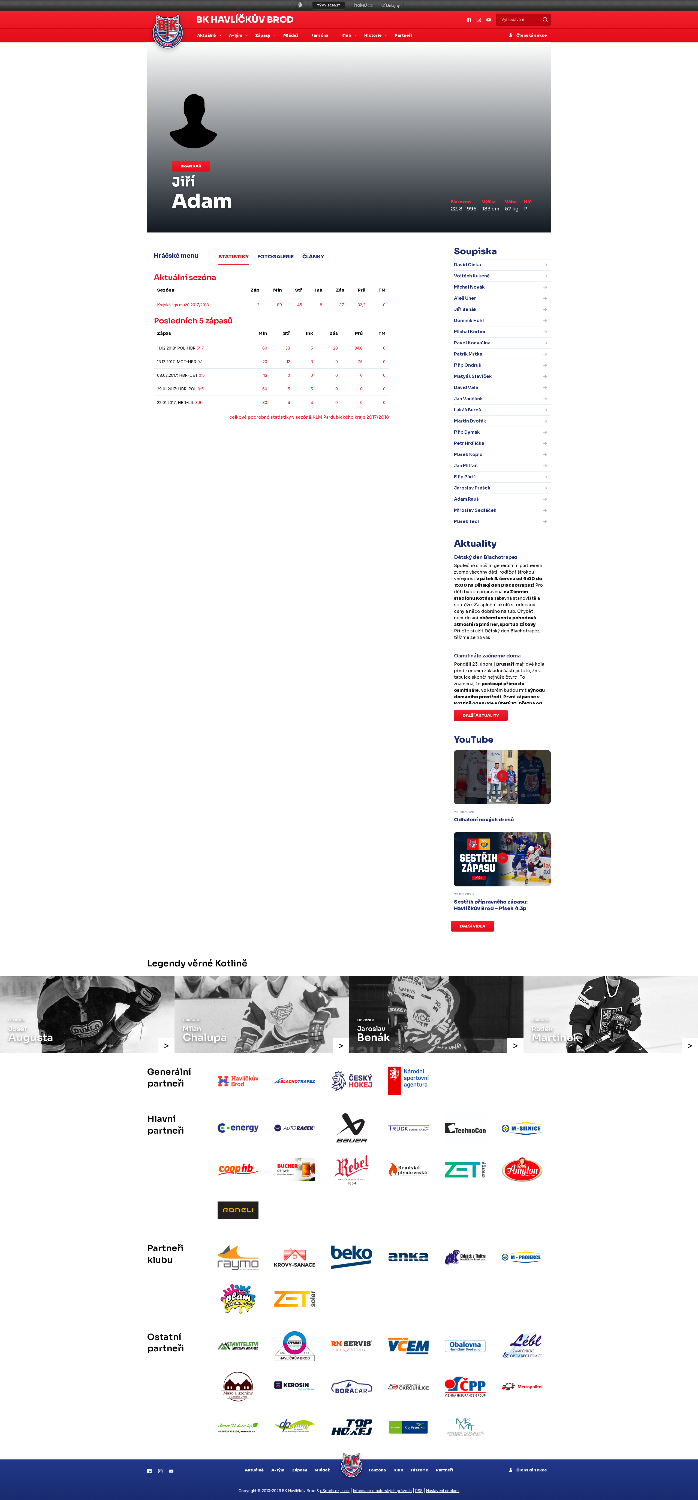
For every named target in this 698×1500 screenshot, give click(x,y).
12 (288, 361)
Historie (419, 1470)
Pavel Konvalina (472, 343)
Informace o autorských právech (382, 1490)
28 (335, 348)
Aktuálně (254, 1470)
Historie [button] (373, 35)
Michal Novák (469, 287)
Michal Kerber (470, 332)
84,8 (358, 348)
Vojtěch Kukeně (472, 276)
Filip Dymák (467, 432)
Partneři (403, 35)
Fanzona (377, 1470)
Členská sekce (531, 35)
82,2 (361, 304)
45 (299, 304)
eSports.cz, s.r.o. (335, 1490)
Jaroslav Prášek (472, 488)
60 (264, 348)
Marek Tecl (466, 521)
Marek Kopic (468, 454)
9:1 (199, 361)
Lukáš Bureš (467, 410)
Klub (398, 1470)
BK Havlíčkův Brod (245, 19)
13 (265, 375)
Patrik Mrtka (468, 354)
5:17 (200, 348)
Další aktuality (481, 715)
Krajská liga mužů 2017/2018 (183, 304)
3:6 (198, 402)
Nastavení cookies (442, 1490)
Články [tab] (313, 257)
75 (360, 361)
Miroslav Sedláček (475, 510)
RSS (419, 1490)
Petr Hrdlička (469, 443)
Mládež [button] (291, 35)
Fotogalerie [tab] (275, 257)
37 (341, 304)
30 (264, 402)
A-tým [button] (236, 35)
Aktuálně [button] (207, 35)
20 (265, 361)
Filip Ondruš (467, 365)
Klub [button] (346, 35)
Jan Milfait (466, 466)
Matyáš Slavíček (473, 376)
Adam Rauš (466, 499)
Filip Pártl (465, 477)
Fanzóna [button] (320, 35)
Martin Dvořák (470, 421)
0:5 (202, 375)
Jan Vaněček (468, 399)
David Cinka (467, 265)
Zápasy (299, 1470)
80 (279, 304)
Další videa (472, 926)
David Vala (466, 387)
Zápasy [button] (263, 35)
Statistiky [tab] (233, 257)
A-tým (277, 1470)
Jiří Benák (465, 309)
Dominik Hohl (469, 320)
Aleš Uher (465, 298)
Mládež (322, 1470)
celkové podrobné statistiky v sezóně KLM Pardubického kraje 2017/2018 (309, 417)
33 (287, 348)
